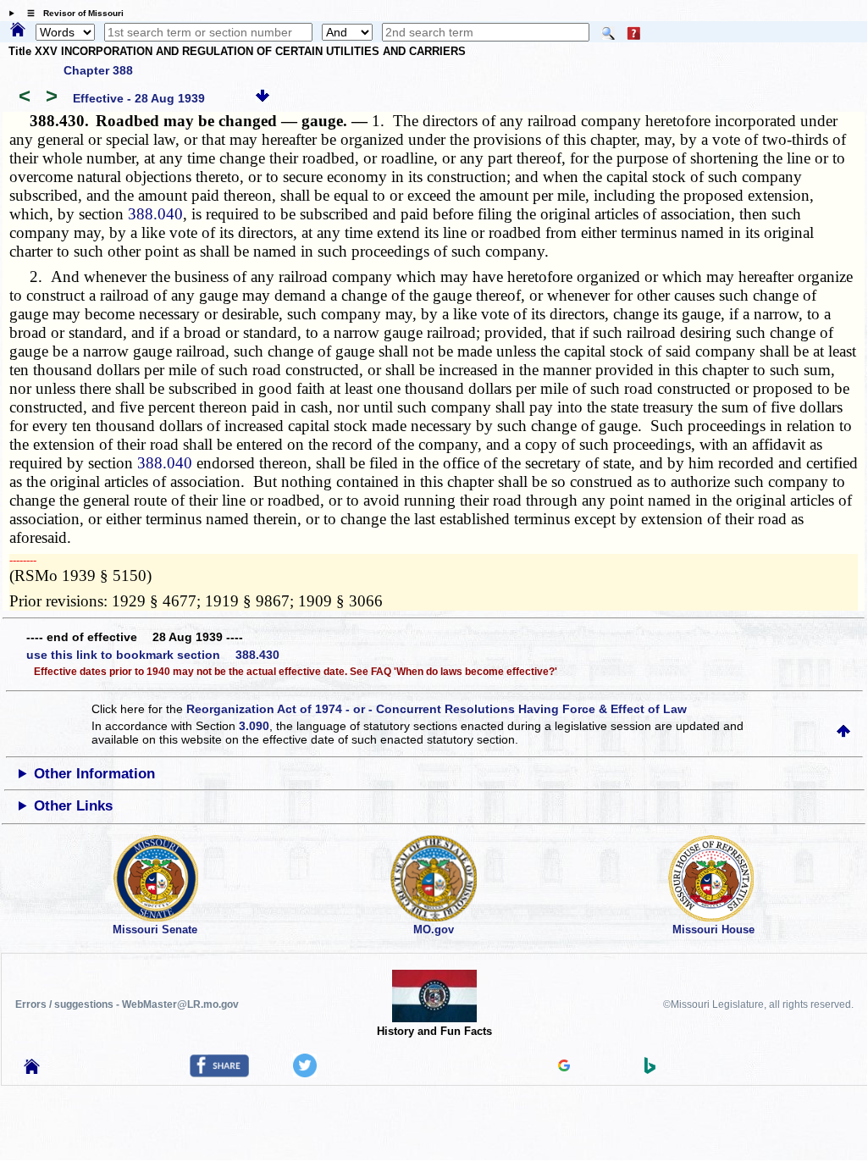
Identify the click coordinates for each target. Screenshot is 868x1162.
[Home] (17, 30)
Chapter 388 (98, 70)
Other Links (73, 806)
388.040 (155, 214)
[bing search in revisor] (650, 1069)
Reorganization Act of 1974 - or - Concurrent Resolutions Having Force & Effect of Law (436, 709)
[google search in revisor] (564, 1067)
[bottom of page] (262, 98)
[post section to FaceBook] (219, 1073)
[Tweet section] (305, 1073)
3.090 (254, 726)
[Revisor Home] (32, 1069)
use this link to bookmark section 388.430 (152, 654)
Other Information (94, 774)
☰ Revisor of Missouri (71, 13)
